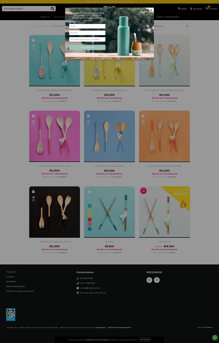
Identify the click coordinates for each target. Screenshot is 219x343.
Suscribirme (87, 47)
